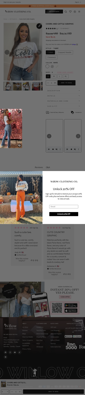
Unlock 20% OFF (63, 214)
